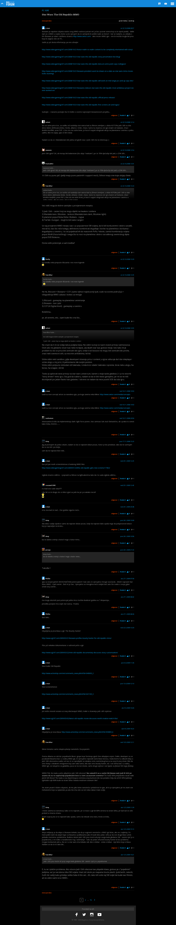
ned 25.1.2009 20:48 (127, 507)
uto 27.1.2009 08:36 (127, 614)
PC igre (45, 10)
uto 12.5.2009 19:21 (127, 855)
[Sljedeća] (94, 900)
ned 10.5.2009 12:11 (127, 742)
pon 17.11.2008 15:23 (126, 441)
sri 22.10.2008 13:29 (127, 259)
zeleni (47, 122)
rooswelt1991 (50, 485)
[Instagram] (92, 915)
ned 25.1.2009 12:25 (127, 461)
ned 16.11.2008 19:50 (127, 391)
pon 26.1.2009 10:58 (127, 536)
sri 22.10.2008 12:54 (127, 150)
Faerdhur (49, 186)
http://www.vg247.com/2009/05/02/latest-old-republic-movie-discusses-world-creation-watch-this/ (80, 718)
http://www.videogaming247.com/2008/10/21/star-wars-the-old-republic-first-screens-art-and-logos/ (80, 105)
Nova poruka (46, 21)
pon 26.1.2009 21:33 (127, 550)
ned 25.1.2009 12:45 (127, 485)
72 (91, 900)
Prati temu (123, 21)
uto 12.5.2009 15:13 (127, 829)
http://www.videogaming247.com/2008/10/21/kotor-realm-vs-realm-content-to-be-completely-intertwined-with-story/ (87, 49)
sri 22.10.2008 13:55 (127, 328)
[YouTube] (99, 915)
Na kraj (131, 21)
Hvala (122, 115)
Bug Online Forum (10, 4)
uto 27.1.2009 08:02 (127, 597)
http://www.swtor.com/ (82, 36)
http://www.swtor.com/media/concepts (115, 394)
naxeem (48, 150)
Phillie (47, 579)
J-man (47, 28)
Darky (47, 259)
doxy (47, 536)
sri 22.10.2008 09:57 (127, 28)
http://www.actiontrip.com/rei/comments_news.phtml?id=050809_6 (87, 732)
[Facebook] (76, 915)
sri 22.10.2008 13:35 (127, 275)
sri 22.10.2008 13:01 (127, 164)
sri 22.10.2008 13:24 (127, 186)
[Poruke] (166, 3)
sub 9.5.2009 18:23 (127, 729)
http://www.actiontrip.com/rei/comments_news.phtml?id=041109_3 (68, 694)
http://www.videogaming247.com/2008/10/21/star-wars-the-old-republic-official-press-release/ (78, 97)
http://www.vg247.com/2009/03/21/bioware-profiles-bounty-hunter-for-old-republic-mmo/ (76, 638)
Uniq (47, 441)
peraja (48, 550)
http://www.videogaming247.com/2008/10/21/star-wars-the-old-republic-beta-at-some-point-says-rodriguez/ (84, 64)
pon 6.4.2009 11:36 (127, 663)
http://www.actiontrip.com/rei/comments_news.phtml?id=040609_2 (68, 673)
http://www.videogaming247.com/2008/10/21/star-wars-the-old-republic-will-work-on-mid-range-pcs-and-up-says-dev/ (87, 81)
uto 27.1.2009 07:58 (127, 579)
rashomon (49, 418)
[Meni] (172, 3)
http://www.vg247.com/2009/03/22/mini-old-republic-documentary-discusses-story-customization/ (80, 652)
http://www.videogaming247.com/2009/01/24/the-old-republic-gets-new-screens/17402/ (76, 468)
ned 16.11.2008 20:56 (127, 418)
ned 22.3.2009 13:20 (127, 628)
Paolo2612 (49, 164)
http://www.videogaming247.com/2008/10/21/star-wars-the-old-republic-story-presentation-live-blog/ (81, 57)
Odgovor (114, 115)
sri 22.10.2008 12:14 (127, 122)
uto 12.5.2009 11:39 (127, 807)
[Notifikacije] (159, 3)
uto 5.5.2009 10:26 (128, 708)
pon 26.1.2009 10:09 (127, 520)
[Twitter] (84, 915)
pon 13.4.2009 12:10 (127, 684)
